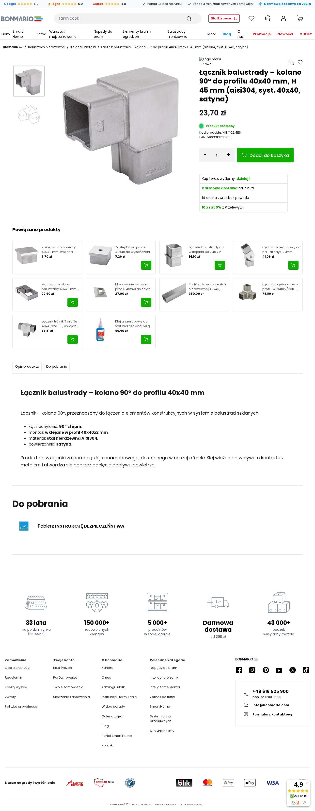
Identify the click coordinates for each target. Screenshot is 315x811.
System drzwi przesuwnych (160, 719)
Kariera (107, 667)
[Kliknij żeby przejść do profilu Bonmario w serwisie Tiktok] (306, 670)
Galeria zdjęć (112, 716)
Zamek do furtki (162, 697)
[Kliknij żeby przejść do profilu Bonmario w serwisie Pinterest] (266, 670)
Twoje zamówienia (68, 687)
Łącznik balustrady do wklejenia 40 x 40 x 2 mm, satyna (206, 249)
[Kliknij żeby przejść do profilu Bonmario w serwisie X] (292, 670)
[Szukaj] (189, 18)
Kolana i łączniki (83, 47)
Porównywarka (65, 677)
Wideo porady (113, 706)
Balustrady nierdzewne (46, 47)
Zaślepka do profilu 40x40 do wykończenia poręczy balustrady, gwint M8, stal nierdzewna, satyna (133, 249)
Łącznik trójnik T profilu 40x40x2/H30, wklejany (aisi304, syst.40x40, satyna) (60, 324)
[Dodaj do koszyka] (146, 265)
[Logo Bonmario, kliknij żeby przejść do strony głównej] (22, 18)
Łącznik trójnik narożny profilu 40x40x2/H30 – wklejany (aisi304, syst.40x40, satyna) (280, 287)
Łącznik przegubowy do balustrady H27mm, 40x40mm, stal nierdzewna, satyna (281, 249)
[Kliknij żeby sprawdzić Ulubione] (251, 18)
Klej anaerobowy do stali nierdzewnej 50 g (132, 324)
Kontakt (108, 745)
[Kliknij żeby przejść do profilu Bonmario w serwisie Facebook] (239, 670)
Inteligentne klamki (165, 687)
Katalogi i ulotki (114, 687)
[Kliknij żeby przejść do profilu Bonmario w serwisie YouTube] (279, 670)
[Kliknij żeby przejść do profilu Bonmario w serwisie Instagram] (252, 670)
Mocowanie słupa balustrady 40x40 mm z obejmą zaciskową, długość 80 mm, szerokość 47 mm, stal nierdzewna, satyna (60, 287)
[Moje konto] (283, 18)
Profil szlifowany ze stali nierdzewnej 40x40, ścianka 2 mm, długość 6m (207, 287)
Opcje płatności (17, 667)
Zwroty (10, 697)
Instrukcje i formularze (119, 697)
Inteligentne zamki (164, 677)
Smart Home (160, 706)
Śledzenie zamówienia (71, 697)
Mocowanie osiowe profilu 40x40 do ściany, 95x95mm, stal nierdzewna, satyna (134, 287)
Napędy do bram (163, 667)
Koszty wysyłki (16, 687)
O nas (106, 677)
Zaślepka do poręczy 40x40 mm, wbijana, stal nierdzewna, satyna (60, 249)
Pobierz (81, 526)
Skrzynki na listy (162, 730)
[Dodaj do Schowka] (300, 62)
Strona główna (13, 46)
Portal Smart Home (117, 735)
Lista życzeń (62, 667)
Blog (105, 726)
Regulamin (13, 677)
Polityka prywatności (21, 706)
